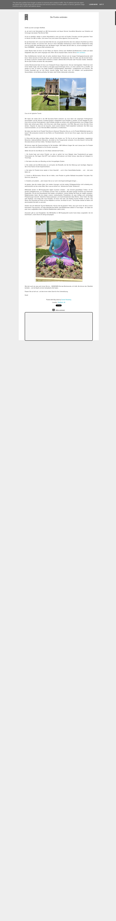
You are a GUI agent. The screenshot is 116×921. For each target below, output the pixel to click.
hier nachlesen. (81, 52)
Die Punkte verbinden (58, 17)
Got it (101, 4)
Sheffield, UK (61, 302)
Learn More (93, 4)
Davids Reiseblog (66, 299)
